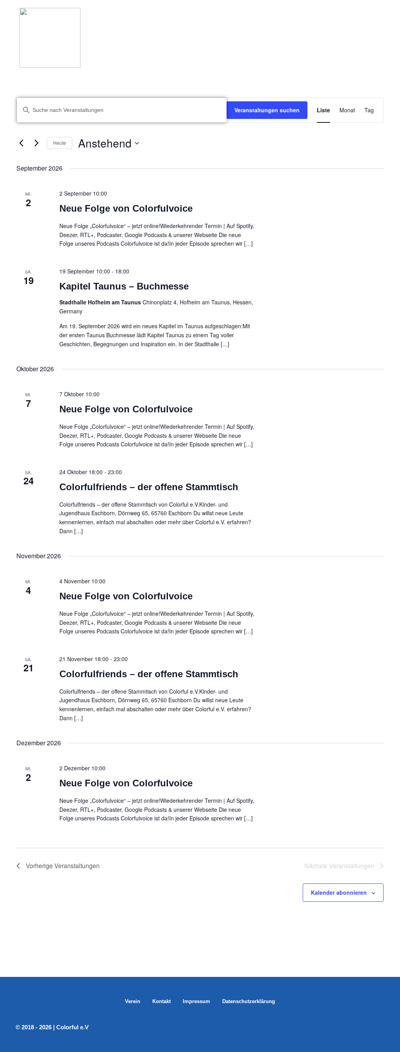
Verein (132, 1001)
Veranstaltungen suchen (267, 110)
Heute (59, 142)
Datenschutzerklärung (248, 1001)
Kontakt (161, 1001)
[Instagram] (351, 1027)
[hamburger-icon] (371, 30)
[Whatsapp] (365, 1027)
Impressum (196, 1001)
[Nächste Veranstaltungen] (36, 143)
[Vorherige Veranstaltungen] (21, 143)
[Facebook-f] (379, 1027)
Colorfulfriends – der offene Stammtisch (148, 487)
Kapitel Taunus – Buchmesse (124, 286)
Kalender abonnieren (339, 892)
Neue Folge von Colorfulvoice (126, 208)
